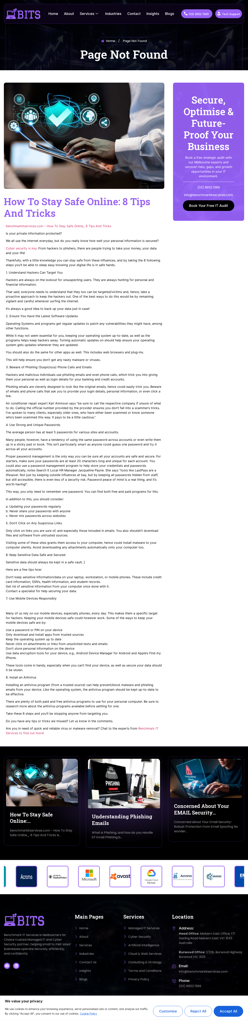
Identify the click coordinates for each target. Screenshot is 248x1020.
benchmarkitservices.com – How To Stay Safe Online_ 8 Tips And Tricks (58, 226)
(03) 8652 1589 (199, 14)
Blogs (169, 14)
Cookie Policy (88, 1013)
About (69, 14)
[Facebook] (7, 966)
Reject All (198, 1011)
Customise (168, 1011)
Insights (152, 14)
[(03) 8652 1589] (186, 13)
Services (87, 14)
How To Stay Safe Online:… (31, 817)
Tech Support (231, 14)
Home (53, 14)
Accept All (228, 1011)
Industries (113, 14)
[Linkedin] (16, 966)
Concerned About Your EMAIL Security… (201, 809)
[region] (124, 1008)
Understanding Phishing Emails (122, 819)
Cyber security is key (21, 248)
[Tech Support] (219, 13)
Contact (134, 14)
